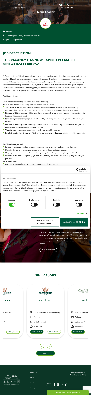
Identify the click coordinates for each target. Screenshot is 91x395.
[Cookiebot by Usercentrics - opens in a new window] (78, 170)
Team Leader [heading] (45, 300)
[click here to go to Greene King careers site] (11, 380)
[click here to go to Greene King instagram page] (58, 384)
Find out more (48, 250)
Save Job (12, 332)
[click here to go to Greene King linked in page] (62, 384)
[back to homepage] (19, 6)
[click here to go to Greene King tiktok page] (66, 384)
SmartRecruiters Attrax (78, 374)
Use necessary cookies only (45, 222)
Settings (80, 213)
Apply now (37, 332)
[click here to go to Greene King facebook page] (55, 384)
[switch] (34, 204)
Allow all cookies (74, 222)
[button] (69, 6)
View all (45, 353)
